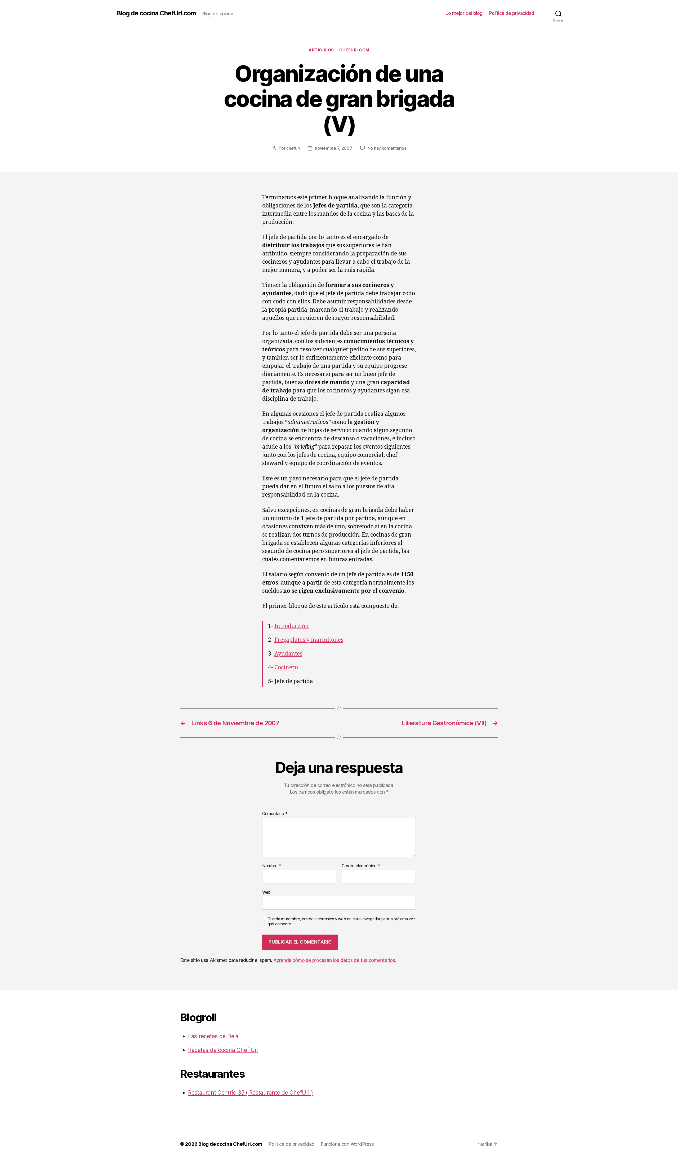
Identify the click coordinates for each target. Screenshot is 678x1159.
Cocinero (286, 667)
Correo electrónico (361, 866)
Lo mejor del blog (464, 13)
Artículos (321, 50)
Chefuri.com (354, 50)
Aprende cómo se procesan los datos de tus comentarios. (334, 960)
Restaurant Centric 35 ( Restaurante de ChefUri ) (250, 1092)
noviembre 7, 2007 (333, 148)
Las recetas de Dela (213, 1036)
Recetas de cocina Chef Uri (223, 1050)
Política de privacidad (511, 13)
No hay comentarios (387, 148)
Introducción (291, 626)
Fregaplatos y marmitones (308, 640)
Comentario (275, 813)
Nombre (271, 866)
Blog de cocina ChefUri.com (156, 13)
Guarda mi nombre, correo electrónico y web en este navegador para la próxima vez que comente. (341, 921)
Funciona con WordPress (347, 1144)
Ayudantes (288, 653)
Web (266, 892)
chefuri (293, 148)
